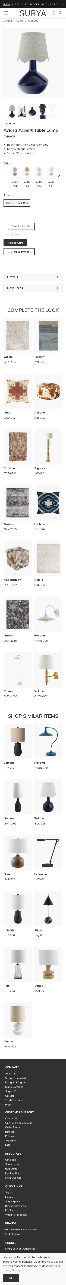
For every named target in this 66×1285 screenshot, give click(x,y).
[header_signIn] (60, 13)
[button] (12, 1067)
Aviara (20, 20)
